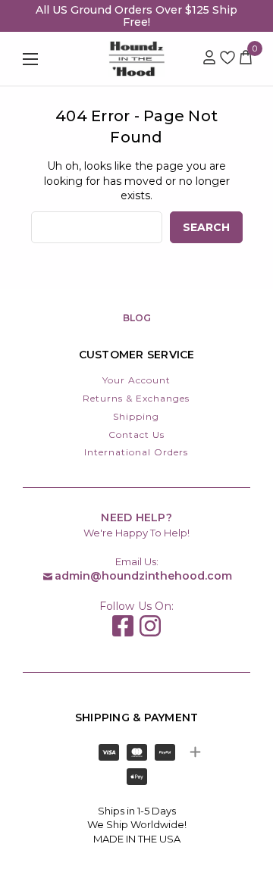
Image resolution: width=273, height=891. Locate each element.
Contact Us (136, 434)
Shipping (136, 416)
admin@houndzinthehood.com (143, 576)
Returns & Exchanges (136, 398)
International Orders (136, 452)
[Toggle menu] (45, 59)
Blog (137, 318)
